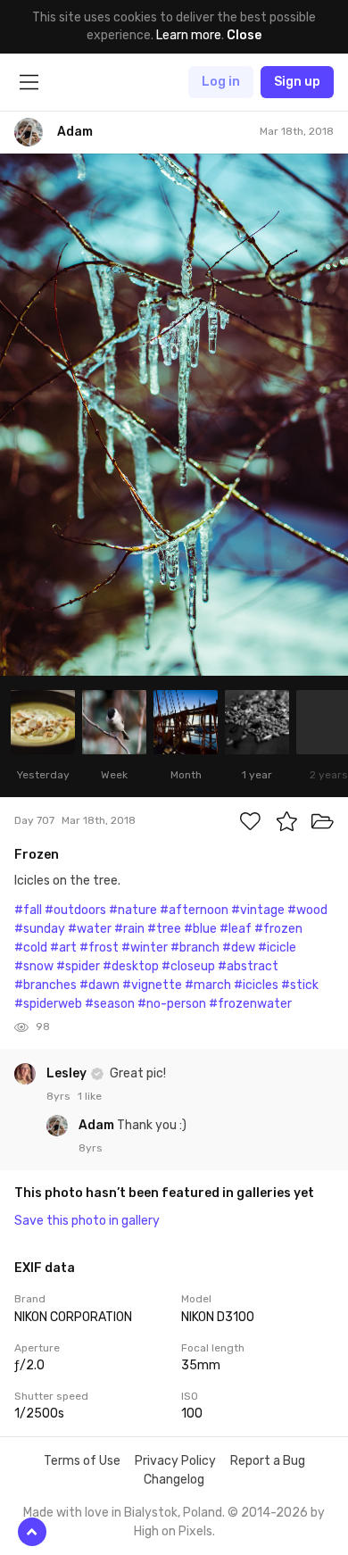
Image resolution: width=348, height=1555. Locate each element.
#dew (238, 947)
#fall (28, 910)
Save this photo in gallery (87, 1220)
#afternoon (194, 910)
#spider (78, 966)
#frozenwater (250, 1003)
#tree (164, 928)
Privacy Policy (175, 1460)
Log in (221, 81)
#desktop (131, 966)
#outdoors (75, 910)
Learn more (188, 35)
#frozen (278, 928)
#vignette (152, 985)
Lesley (67, 1073)
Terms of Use (82, 1460)
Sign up (297, 81)
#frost (99, 947)
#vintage (258, 910)
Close (244, 35)
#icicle (277, 947)
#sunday (39, 928)
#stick (300, 985)
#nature (133, 910)
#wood (307, 910)
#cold (30, 947)
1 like (90, 1096)
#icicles (256, 985)
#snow (34, 966)
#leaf (236, 928)
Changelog (174, 1479)
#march (208, 985)
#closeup (188, 966)
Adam (98, 1125)
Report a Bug (267, 1460)
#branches (45, 985)
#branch (195, 947)
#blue (200, 928)
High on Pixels (173, 1531)
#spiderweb (48, 1003)
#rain (129, 928)
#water (90, 928)
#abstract (248, 966)
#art (63, 947)
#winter (144, 947)
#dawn (99, 985)
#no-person (171, 1003)
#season (110, 1003)
